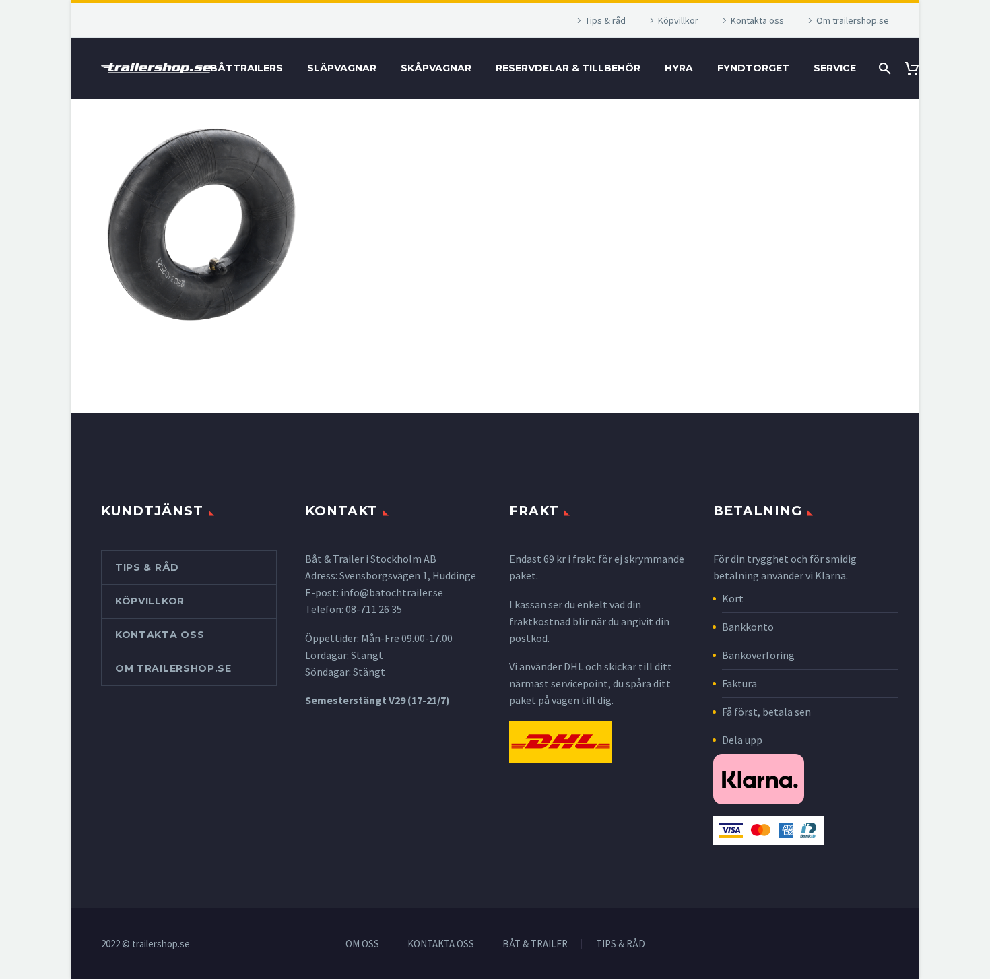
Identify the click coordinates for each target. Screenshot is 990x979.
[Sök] (883, 68)
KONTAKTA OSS (440, 944)
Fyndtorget (753, 68)
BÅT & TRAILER (535, 944)
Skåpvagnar (436, 68)
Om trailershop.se (852, 20)
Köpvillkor (678, 20)
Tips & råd (605, 20)
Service (835, 68)
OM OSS (362, 944)
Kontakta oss (757, 20)
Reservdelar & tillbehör (568, 68)
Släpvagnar (341, 68)
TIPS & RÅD (620, 944)
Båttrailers (246, 68)
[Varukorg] (916, 68)
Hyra (679, 68)
